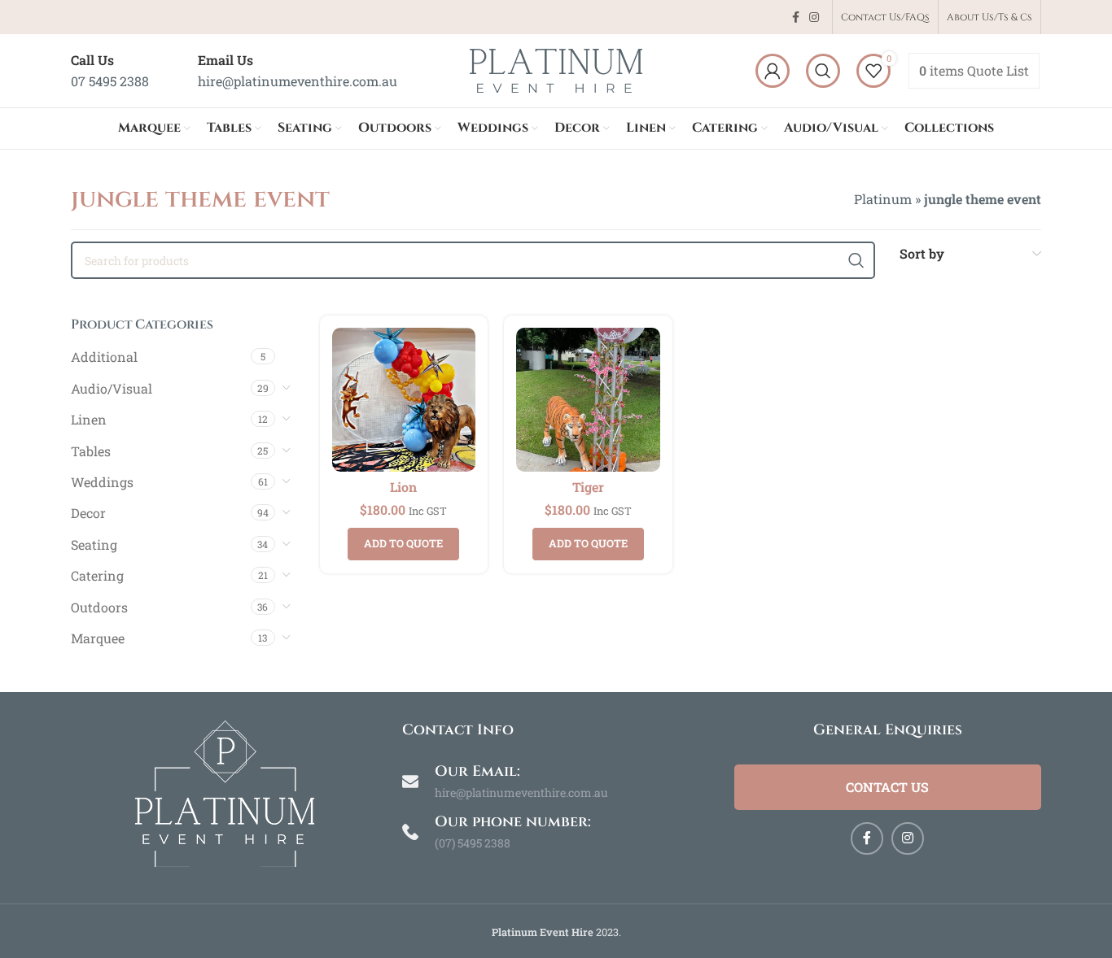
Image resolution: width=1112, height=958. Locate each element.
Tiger (588, 486)
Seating (94, 544)
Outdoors (99, 607)
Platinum (883, 198)
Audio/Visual (111, 388)
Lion (403, 486)
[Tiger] (588, 400)
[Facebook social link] (795, 17)
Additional (104, 356)
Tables (91, 450)
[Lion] (404, 400)
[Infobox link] (110, 70)
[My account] (772, 70)
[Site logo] (556, 68)
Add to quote (403, 543)
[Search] (823, 70)
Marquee (98, 638)
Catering (97, 575)
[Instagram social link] (814, 17)
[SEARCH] (856, 260)
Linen (89, 419)
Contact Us (887, 786)
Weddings (102, 481)
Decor (88, 512)
